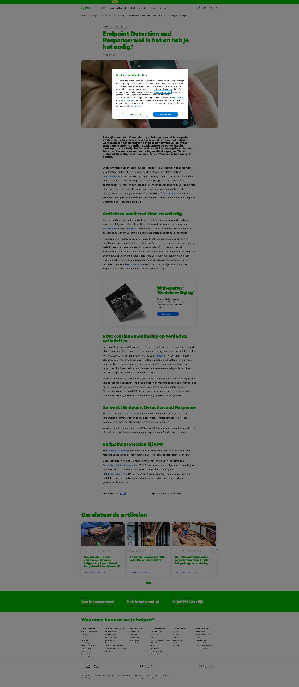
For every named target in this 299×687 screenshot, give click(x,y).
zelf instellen (136, 106)
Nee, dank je (135, 114)
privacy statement (127, 100)
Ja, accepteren (165, 114)
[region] (150, 94)
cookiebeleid (177, 97)
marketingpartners (163, 92)
